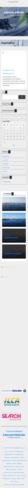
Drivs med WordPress (7, 447)
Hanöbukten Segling (12, 254)
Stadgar (18, 478)
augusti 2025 (6, 156)
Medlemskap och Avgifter (11, 469)
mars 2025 (5, 163)
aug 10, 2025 (7, 208)
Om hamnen (19, 469)
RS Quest (5, 475)
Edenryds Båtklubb (14, 12)
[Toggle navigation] (14, 38)
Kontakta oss (17, 466)
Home (6, 451)
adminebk (14, 208)
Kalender (14, 463)
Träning (16, 481)
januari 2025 (6, 167)
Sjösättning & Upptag (20, 475)
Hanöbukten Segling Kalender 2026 (18, 460)
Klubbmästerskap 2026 (13, 206)
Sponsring (14, 478)
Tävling (11, 481)
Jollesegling (8, 463)
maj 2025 (5, 160)
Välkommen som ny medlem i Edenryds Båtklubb (14, 484)
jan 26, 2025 (7, 256)
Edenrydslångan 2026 (19, 454)
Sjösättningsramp (6, 478)
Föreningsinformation (14, 457)
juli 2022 (5, 171)
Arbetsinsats (11, 451)
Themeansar (22, 447)
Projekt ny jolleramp (8, 472)
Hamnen (22, 457)
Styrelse (23, 478)
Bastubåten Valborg (19, 451)
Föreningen (7, 457)
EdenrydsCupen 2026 (13, 222)
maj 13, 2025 (7, 224)
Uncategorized (6, 181)
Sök (3, 92)
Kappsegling (19, 463)
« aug (13, 145)
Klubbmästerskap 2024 (8, 73)
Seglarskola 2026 (11, 238)
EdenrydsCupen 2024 (8, 70)
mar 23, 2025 (7, 240)
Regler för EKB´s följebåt (19, 472)
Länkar (22, 466)
